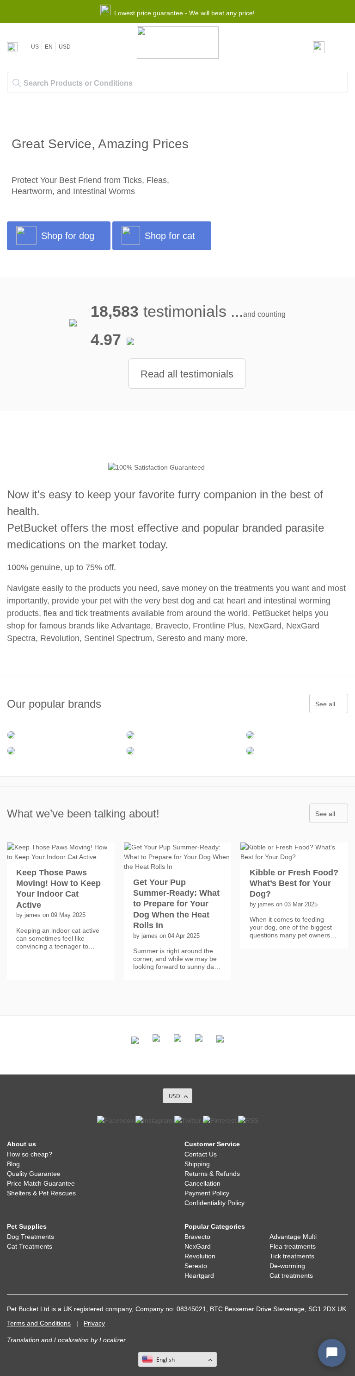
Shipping (197, 1164)
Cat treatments (291, 1275)
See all (325, 704)
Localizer (112, 1340)
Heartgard (199, 1275)
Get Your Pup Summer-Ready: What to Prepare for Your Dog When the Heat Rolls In (176, 904)
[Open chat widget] (332, 1353)
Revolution (199, 1256)
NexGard (197, 1246)
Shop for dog (67, 236)
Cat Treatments (29, 1246)
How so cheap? (29, 1154)
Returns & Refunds (212, 1173)
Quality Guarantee (34, 1173)
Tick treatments (291, 1256)
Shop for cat (170, 236)
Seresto (195, 1265)
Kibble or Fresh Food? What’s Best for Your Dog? (294, 883)
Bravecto (197, 1236)
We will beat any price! (222, 13)
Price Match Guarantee (41, 1183)
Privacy (94, 1323)
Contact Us (200, 1154)
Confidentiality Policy (214, 1202)
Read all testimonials (187, 374)
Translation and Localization (48, 1340)
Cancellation (202, 1183)
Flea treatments (292, 1246)
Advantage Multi (293, 1236)
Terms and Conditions (39, 1323)
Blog (13, 1164)
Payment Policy (206, 1193)
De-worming (287, 1265)
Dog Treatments (30, 1236)
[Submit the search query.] (17, 83)
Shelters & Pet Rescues (41, 1193)
